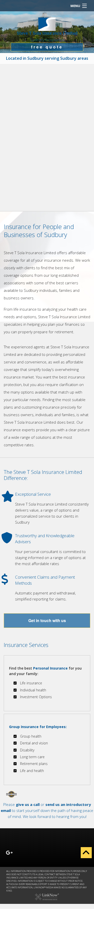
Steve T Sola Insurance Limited (47, 33)
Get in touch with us (47, 620)
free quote (47, 47)
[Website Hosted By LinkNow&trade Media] (47, 896)
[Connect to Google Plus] (9, 853)
